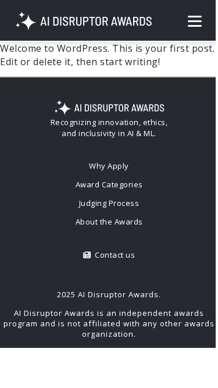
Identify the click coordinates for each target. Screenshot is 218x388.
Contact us (113, 255)
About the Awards (109, 221)
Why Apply (109, 166)
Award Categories (109, 184)
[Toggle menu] (194, 21)
